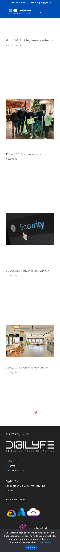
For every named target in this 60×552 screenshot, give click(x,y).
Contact (13, 461)
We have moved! (23, 363)
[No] (56, 540)
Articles (25, 40)
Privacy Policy (16, 470)
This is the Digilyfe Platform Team (24, 148)
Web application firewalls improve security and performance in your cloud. (26, 259)
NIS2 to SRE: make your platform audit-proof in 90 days (29, 32)
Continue (31, 547)
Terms (11, 466)
